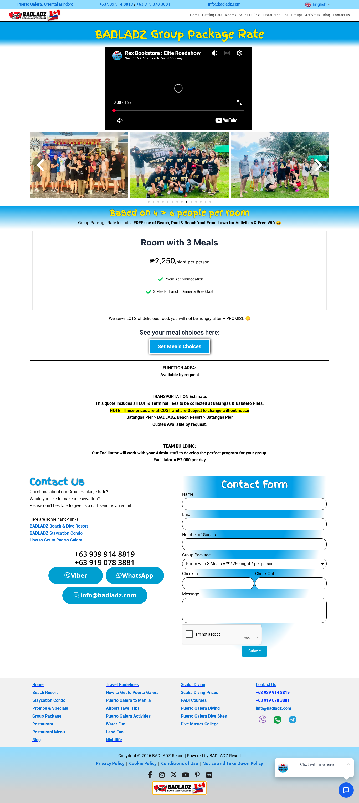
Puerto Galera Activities (128, 716)
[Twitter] (174, 775)
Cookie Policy (143, 763)
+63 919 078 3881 (153, 4)
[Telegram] (292, 720)
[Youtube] (185, 775)
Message (190, 593)
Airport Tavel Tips (123, 708)
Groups (296, 15)
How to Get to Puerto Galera (56, 540)
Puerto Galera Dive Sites (204, 716)
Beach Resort (45, 692)
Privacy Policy (110, 763)
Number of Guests (199, 534)
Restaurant (271, 15)
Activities (312, 15)
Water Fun (115, 724)
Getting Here (212, 15)
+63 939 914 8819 (116, 4)
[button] (212, 15)
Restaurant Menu (48, 731)
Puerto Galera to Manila (128, 700)
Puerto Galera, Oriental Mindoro (45, 4)
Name (187, 494)
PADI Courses (194, 700)
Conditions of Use (179, 763)
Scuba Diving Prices (199, 692)
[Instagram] (162, 775)
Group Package (196, 555)
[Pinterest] (197, 775)
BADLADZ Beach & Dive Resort (59, 526)
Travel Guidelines (122, 684)
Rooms (230, 15)
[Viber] (262, 720)
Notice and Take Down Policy (232, 763)
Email (187, 514)
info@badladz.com (224, 4)
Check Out (264, 573)
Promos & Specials (50, 708)
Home (194, 15)
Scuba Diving (249, 15)
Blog (326, 15)
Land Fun (115, 731)
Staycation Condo (48, 700)
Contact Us (341, 15)
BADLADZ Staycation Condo (56, 533)
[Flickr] (209, 775)
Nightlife (114, 739)
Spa (285, 15)
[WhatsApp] (277, 720)
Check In (190, 573)
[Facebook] (150, 775)
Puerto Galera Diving (200, 708)
